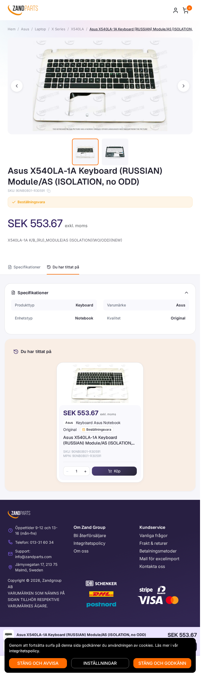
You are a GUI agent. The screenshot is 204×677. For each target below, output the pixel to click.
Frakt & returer (153, 543)
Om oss (81, 551)
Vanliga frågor (153, 535)
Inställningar (100, 663)
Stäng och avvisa (37, 663)
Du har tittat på (66, 267)
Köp (117, 471)
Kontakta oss (152, 566)
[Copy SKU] (48, 191)
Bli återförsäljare (90, 535)
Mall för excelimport (159, 558)
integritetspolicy (24, 651)
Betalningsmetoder (158, 551)
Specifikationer (27, 267)
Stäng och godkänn (162, 663)
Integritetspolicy (89, 543)
